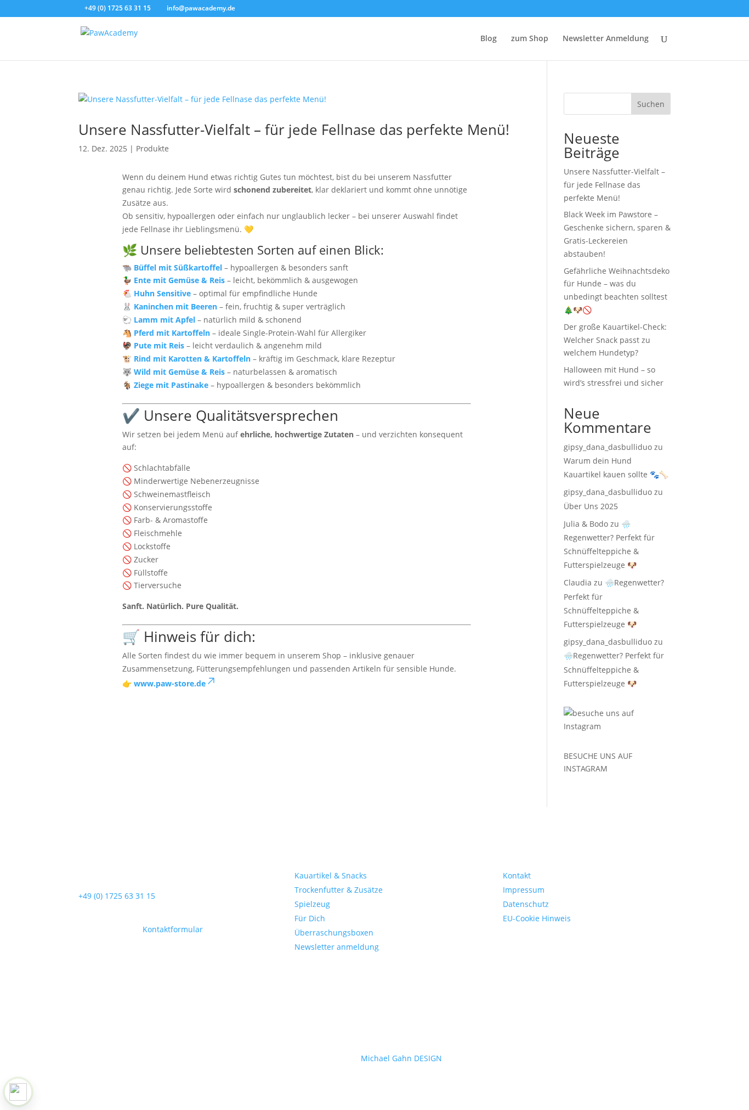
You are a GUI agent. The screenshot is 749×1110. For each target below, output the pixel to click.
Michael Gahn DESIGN (401, 1058)
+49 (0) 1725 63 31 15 (116, 896)
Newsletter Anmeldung (606, 39)
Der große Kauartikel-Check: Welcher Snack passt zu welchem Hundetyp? (615, 340)
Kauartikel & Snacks (330, 875)
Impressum (523, 889)
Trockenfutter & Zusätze (338, 889)
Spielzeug (312, 904)
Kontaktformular (173, 929)
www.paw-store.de (170, 683)
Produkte (152, 148)
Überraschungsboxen (333, 932)
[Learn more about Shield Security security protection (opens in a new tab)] (18, 1092)
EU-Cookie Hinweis (537, 918)
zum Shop (529, 39)
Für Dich (309, 918)
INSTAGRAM (586, 768)
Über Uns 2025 (591, 506)
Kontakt (517, 875)
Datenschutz (526, 904)
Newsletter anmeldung (336, 947)
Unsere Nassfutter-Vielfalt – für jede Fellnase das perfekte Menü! (293, 129)
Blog (488, 39)
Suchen (651, 104)
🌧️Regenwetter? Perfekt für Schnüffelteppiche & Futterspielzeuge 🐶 (614, 669)
